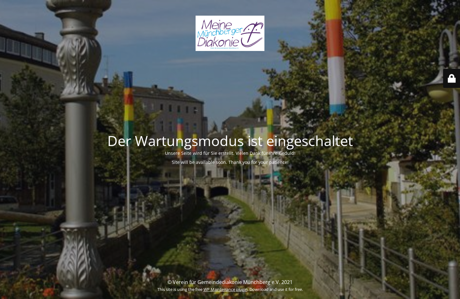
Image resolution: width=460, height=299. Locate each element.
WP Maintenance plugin (225, 289)
